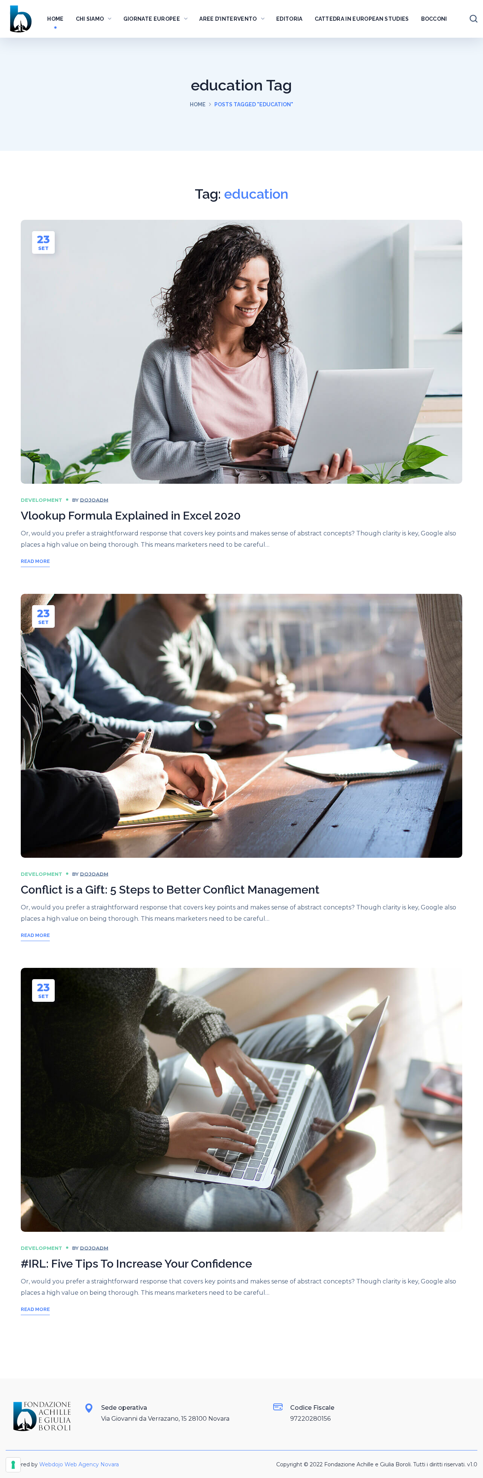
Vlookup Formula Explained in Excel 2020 (131, 515)
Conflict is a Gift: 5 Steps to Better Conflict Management (170, 889)
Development (41, 500)
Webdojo (51, 1464)
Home (198, 104)
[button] (473, 19)
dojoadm (94, 500)
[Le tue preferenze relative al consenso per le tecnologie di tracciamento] (13, 1465)
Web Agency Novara (92, 1464)
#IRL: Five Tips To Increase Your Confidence (136, 1263)
